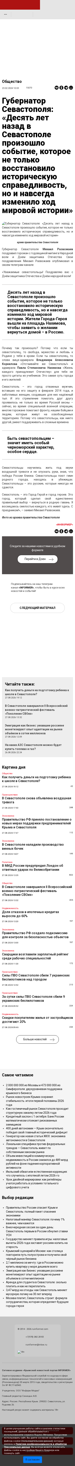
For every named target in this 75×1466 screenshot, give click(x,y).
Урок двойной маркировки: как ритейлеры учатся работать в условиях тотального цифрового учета (33, 1183)
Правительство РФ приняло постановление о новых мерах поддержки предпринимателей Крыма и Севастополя (37, 823)
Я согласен (32, 1459)
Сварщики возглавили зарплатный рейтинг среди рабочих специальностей (35, 956)
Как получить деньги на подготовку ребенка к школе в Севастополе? (36, 779)
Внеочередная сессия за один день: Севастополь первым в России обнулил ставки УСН (37, 1231)
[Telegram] (66, 88)
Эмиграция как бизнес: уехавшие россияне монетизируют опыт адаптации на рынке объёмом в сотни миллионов (34, 729)
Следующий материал (37, 608)
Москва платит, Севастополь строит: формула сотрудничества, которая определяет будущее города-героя (37, 1302)
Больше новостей (35, 1039)
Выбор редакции (17, 1197)
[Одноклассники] (61, 88)
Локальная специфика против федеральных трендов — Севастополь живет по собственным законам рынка (35, 1147)
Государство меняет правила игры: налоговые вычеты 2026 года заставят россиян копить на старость (37, 1243)
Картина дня (13, 767)
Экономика (8, 816)
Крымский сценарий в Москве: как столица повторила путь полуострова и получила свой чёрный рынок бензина (36, 1254)
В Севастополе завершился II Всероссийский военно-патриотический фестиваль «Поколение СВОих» (36, 709)
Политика (7, 862)
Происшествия (10, 794)
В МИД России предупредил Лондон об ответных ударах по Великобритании (32, 868)
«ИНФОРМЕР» (64, 524)
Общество (12, 81)
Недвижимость (10, 908)
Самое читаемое (17, 1075)
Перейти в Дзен (35, 559)
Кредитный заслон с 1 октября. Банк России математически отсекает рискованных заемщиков (35, 1120)
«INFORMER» (26, 587)
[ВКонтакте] (57, 88)
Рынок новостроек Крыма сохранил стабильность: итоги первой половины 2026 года (35, 1100)
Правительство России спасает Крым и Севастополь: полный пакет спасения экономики (32, 1211)
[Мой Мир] (71, 88)
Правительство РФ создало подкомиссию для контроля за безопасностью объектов (35, 935)
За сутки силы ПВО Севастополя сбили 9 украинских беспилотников (33, 999)
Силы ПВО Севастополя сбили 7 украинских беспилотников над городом (36, 977)
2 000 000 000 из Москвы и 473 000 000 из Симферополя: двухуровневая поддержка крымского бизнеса (34, 1089)
